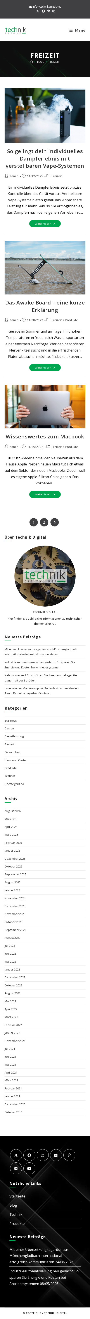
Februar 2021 (13, 1088)
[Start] (31, 61)
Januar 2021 (12, 1096)
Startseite (17, 1196)
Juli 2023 (10, 946)
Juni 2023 (10, 953)
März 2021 (11, 1080)
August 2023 (13, 938)
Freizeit (54, 61)
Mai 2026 (10, 819)
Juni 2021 (10, 1057)
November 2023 (15, 914)
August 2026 (13, 811)
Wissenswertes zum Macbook (45, 436)
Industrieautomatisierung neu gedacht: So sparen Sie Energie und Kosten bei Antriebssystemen (44, 1277)
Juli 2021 (10, 1049)
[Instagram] (43, 1155)
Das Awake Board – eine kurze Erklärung (45, 306)
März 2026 (11, 835)
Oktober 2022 (13, 985)
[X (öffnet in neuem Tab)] (37, 11)
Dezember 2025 (15, 859)
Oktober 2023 (13, 922)
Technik (10, 776)
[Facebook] (29, 1155)
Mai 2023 (10, 962)
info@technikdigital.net (47, 6)
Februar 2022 (13, 1025)
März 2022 (11, 1017)
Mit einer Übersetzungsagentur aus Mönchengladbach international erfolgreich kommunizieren (39, 1256)
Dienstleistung (14, 736)
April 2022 (11, 1009)
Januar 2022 (12, 1033)
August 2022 (13, 993)
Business (11, 720)
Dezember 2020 (15, 1104)
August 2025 (13, 882)
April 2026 (11, 827)
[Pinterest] (69, 1155)
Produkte (71, 320)
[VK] (16, 1168)
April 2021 (11, 1072)
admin (14, 176)
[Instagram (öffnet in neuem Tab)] (53, 11)
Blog (13, 1205)
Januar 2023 (12, 969)
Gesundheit (12, 752)
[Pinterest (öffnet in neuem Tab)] (48, 11)
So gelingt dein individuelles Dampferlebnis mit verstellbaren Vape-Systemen (45, 158)
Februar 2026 (13, 843)
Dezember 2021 (15, 1041)
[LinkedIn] (56, 1155)
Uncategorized (14, 784)
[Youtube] (29, 1168)
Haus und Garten (16, 760)
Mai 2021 (10, 1065)
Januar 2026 (12, 850)
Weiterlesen (48, 224)
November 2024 (15, 898)
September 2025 (15, 874)
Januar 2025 (12, 890)
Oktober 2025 (13, 866)
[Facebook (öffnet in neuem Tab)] (43, 11)
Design (9, 728)
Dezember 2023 (15, 906)
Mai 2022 (10, 1001)
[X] (16, 1155)
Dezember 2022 (15, 977)
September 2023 (15, 930)
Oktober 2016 (13, 1112)
